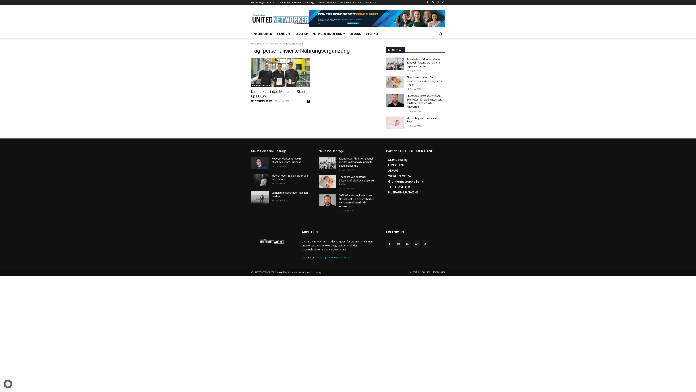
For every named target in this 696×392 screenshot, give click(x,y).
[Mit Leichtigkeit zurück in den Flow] (395, 123)
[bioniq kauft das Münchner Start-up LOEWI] (280, 72)
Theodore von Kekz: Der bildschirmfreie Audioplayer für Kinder (424, 81)
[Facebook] (428, 3)
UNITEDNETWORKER (261, 101)
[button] (440, 34)
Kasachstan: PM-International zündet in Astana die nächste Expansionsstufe (423, 63)
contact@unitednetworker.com (334, 257)
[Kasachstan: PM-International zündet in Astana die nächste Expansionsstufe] (395, 64)
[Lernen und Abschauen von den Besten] (260, 197)
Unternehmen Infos (261, 85)
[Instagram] (433, 3)
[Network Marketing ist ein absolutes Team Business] (260, 163)
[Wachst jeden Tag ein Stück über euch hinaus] (260, 180)
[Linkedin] (407, 244)
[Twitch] (438, 3)
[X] (443, 3)
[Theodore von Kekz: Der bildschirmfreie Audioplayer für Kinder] (395, 82)
